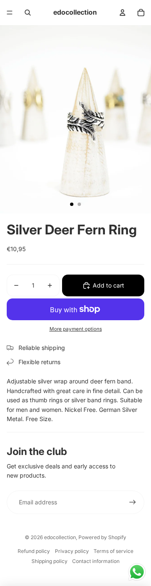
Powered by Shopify (102, 537)
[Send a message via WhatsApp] (137, 572)
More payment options (75, 329)
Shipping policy (49, 561)
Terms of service (113, 551)
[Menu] (9, 12)
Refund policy (34, 551)
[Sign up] (133, 502)
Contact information (96, 561)
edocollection (60, 537)
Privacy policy (72, 551)
